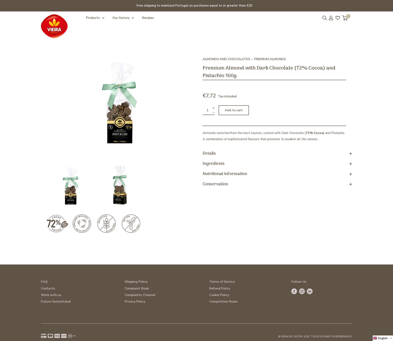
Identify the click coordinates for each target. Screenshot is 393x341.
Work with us (51, 295)
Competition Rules (223, 301)
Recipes (148, 18)
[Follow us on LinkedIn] (310, 291)
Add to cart (234, 110)
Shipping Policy (136, 281)
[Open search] (324, 18)
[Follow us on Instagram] (302, 291)
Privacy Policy (135, 301)
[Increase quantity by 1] (213, 108)
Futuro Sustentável (56, 301)
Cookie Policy (219, 295)
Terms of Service (222, 281)
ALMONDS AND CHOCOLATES (226, 59)
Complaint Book (137, 288)
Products (93, 18)
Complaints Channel (140, 295)
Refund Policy (219, 288)
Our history (121, 18)
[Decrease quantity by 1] (213, 112)
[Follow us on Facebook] (294, 291)
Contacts (48, 288)
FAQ (44, 281)
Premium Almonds (270, 59)
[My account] (331, 18)
